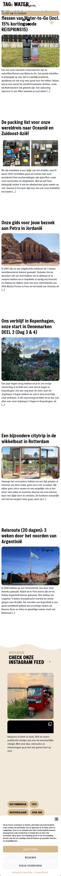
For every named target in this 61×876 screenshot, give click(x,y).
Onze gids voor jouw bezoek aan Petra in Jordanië (28, 225)
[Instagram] (23, 24)
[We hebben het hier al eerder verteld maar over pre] (30, 696)
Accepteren (30, 849)
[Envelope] (28, 24)
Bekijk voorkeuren (30, 865)
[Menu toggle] (52, 22)
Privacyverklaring (41, 872)
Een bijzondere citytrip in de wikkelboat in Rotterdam (28, 438)
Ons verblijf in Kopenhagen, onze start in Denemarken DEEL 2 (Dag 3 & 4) (28, 326)
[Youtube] (28, 20)
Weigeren (30, 857)
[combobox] (30, 13)
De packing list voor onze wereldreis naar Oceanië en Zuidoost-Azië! (27, 128)
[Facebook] (23, 20)
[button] (56, 819)
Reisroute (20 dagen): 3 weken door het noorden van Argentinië (28, 536)
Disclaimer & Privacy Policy (22, 872)
